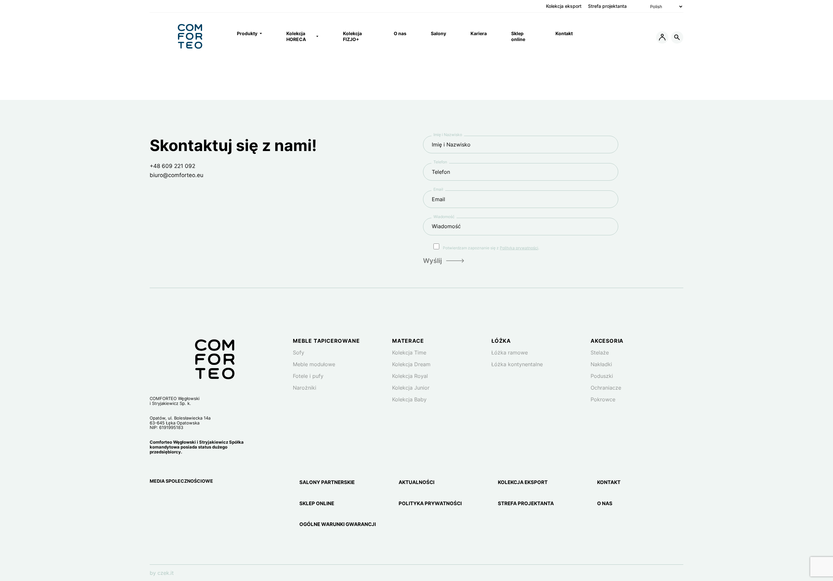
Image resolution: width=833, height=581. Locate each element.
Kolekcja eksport (563, 6)
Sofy (298, 352)
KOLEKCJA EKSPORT (523, 482)
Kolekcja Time (409, 352)
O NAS (604, 503)
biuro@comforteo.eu (176, 175)
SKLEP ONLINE (316, 503)
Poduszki (602, 376)
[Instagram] (154, 498)
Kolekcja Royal (410, 376)
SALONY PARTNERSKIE (327, 482)
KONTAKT (609, 482)
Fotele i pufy (308, 376)
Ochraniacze (606, 387)
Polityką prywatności (519, 247)
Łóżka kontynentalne (517, 364)
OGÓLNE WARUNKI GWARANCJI (337, 524)
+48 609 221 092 (172, 166)
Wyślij (432, 261)
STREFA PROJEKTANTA (526, 503)
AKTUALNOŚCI (416, 482)
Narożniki (304, 387)
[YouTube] (184, 498)
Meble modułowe (314, 364)
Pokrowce (603, 399)
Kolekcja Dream (411, 364)
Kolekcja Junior (411, 387)
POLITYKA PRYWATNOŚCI (430, 503)
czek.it (165, 573)
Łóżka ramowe (509, 352)
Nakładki (601, 364)
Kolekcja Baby (409, 399)
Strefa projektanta (607, 6)
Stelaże (600, 352)
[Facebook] (169, 498)
